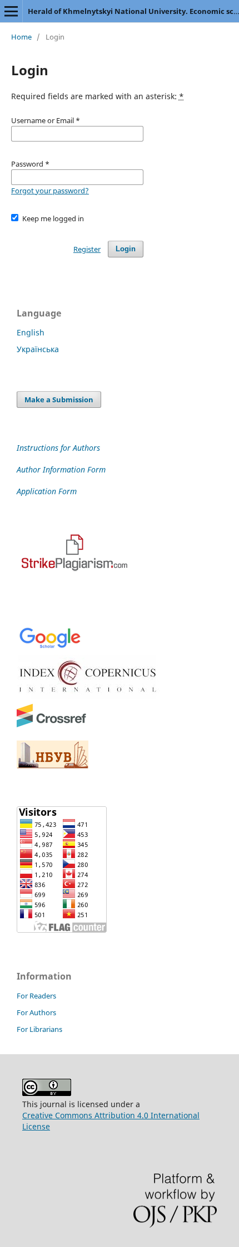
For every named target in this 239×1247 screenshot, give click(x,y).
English (30, 332)
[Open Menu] (11, 11)
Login (126, 249)
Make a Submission (58, 399)
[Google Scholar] (50, 647)
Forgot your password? (50, 191)
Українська (38, 349)
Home (21, 37)
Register (87, 249)
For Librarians (39, 1029)
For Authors (36, 1012)
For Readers (36, 996)
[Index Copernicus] (89, 695)
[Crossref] (51, 725)
